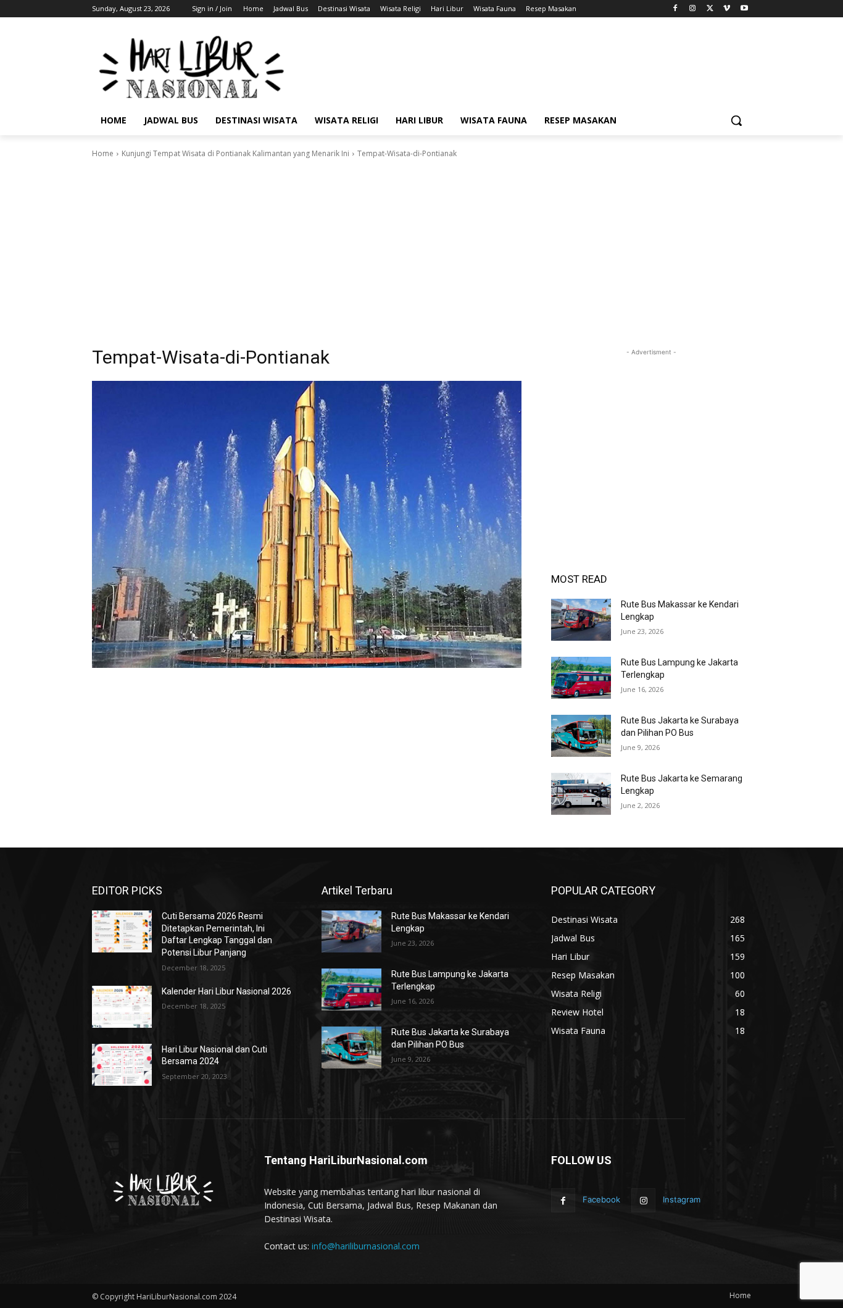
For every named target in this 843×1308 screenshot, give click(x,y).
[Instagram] (693, 9)
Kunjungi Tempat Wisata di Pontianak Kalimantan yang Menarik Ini (235, 153)
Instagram (681, 1199)
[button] (736, 120)
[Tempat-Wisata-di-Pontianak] (306, 524)
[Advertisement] (514, 66)
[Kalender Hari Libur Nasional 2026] (122, 1007)
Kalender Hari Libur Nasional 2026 (226, 991)
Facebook (601, 1199)
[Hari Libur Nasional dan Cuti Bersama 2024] (122, 1065)
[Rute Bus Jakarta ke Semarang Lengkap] (581, 794)
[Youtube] (744, 9)
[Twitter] (710, 9)
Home (103, 153)
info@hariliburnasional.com (366, 1246)
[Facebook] (675, 9)
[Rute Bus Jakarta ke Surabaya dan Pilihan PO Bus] (581, 736)
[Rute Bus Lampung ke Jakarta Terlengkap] (581, 678)
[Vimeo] (727, 9)
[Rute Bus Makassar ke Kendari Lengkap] (581, 620)
